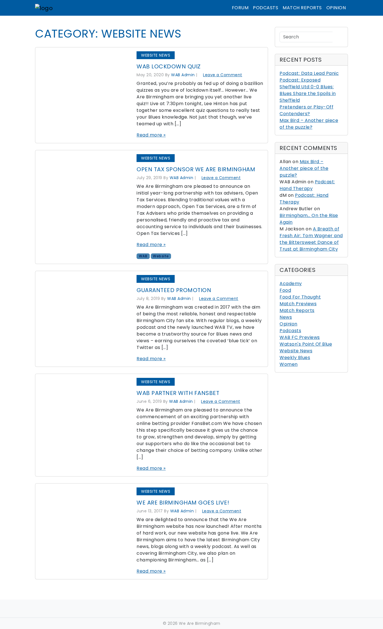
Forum (240, 7)
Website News (155, 55)
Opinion (336, 7)
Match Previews (298, 303)
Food (285, 290)
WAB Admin (183, 75)
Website (161, 256)
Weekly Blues (295, 357)
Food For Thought (300, 297)
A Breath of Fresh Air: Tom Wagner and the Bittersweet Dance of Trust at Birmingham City (311, 239)
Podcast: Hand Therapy (307, 185)
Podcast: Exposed (300, 80)
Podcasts (265, 7)
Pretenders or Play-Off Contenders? (306, 110)
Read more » (151, 135)
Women (289, 364)
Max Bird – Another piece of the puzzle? (309, 123)
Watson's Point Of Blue (306, 344)
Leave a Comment (222, 75)
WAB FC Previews (300, 337)
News (286, 317)
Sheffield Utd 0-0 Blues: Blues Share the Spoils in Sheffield (308, 93)
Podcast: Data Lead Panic (309, 73)
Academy (291, 283)
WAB (143, 256)
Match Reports (302, 7)
